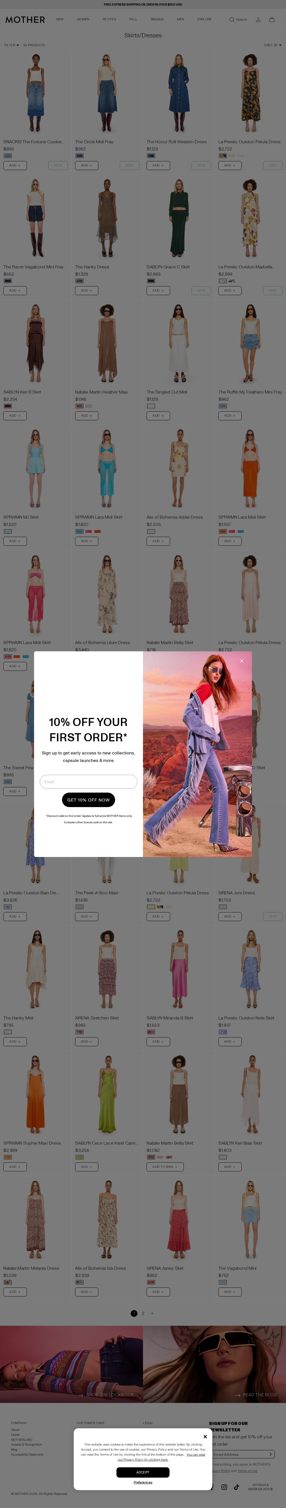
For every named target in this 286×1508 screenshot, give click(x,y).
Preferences (143, 1482)
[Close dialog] (242, 661)
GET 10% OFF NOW (88, 800)
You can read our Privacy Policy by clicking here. (161, 1457)
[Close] (205, 1437)
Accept (143, 1472)
